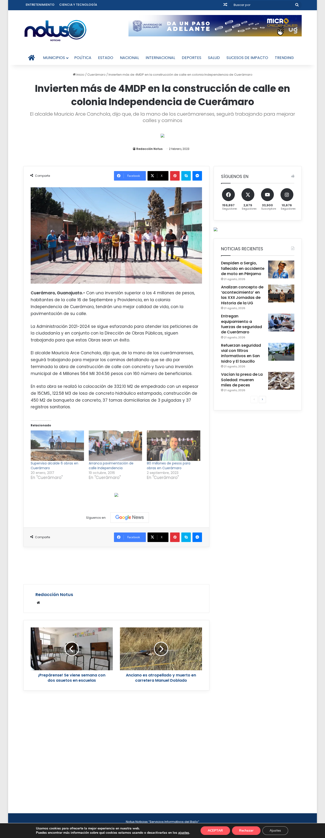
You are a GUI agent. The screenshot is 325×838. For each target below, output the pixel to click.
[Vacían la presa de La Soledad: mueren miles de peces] (281, 381)
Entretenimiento (40, 4)
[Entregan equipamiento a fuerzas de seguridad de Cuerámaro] (281, 322)
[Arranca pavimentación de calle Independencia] (115, 445)
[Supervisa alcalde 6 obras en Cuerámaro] (57, 445)
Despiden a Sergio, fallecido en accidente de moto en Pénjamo (242, 268)
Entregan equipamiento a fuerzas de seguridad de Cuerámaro (241, 324)
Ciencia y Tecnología (78, 4)
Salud (214, 57)
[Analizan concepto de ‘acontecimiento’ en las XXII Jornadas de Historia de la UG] (281, 293)
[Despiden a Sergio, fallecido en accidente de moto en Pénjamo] (281, 269)
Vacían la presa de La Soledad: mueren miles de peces (242, 380)
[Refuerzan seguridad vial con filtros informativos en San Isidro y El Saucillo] (281, 352)
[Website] (38, 603)
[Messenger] (197, 176)
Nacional (129, 57)
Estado (105, 57)
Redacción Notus (149, 149)
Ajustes (275, 830)
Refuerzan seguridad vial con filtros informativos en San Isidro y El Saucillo (241, 353)
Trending (284, 57)
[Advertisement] (116, 565)
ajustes (183, 833)
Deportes (191, 57)
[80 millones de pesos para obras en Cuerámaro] (173, 445)
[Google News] (129, 517)
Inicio (80, 74)
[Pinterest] (175, 176)
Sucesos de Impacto (247, 57)
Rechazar (246, 830)
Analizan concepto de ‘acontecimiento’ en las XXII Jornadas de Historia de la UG (242, 295)
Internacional (160, 57)
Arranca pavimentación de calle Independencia (111, 465)
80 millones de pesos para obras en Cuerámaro (168, 465)
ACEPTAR (215, 830)
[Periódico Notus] (55, 30)
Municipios (54, 57)
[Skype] (186, 176)
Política (82, 57)
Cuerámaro (96, 74)
